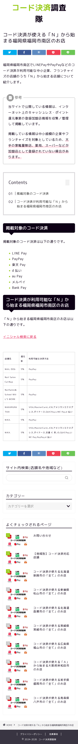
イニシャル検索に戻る (20, 336)
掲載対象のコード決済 (33, 193)
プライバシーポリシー (31, 734)
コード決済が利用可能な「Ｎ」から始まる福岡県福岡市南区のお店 (42, 204)
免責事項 (53, 734)
